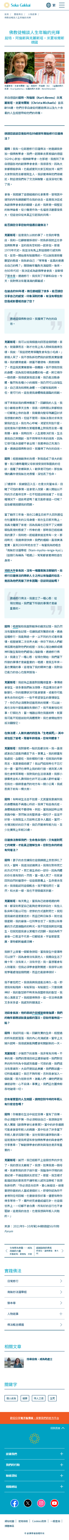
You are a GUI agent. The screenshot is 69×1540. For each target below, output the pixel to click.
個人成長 (11, 1398)
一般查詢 (55, 1521)
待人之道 (38, 1398)
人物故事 (32, 14)
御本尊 (11, 276)
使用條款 (23, 1521)
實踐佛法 (18, 14)
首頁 (6, 14)
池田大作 (9, 570)
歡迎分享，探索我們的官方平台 (34, 1418)
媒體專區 (9, 1525)
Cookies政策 (39, 1521)
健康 (24, 1398)
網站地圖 (9, 1521)
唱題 (15, 626)
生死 (52, 1398)
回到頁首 (55, 1428)
